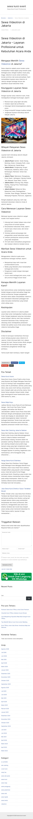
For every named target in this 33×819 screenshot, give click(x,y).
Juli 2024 (3, 729)
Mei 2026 (3, 659)
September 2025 (6, 684)
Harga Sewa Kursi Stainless (11, 460)
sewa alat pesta (5, 776)
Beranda (3, 18)
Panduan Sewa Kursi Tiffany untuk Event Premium (15, 609)
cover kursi (4, 769)
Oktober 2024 (5, 722)
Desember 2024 (5, 715)
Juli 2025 (3, 691)
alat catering (4, 765)
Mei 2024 (3, 736)
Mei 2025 (3, 698)
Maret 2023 (4, 750)
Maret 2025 (4, 705)
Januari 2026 (5, 670)
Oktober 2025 (5, 680)
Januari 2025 (5, 712)
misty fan (3, 772)
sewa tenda (4, 800)
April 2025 (4, 701)
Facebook (14, 362)
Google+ (5, 365)
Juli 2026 (3, 652)
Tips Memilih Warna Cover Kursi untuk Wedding (14, 622)
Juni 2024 (4, 733)
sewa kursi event (16, 6)
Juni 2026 (4, 656)
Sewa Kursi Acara (7, 376)
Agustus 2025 (5, 687)
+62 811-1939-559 (6, 569)
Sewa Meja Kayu (7, 402)
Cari (2, 595)
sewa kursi (4, 779)
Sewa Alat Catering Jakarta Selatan (14, 430)
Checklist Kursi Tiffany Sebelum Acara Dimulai (14, 613)
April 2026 (4, 663)
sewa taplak (4, 797)
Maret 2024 (4, 743)
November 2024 (5, 719)
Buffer (11, 365)
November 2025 (5, 677)
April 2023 (4, 747)
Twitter (22, 362)
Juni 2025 (4, 694)
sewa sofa (4, 793)
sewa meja (4, 783)
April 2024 (4, 740)
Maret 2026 (4, 666)
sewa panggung (5, 786)
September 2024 (6, 726)
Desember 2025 (5, 673)
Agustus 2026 (5, 649)
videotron (10, 18)
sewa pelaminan (5, 790)
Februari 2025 (5, 708)
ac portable (4, 762)
